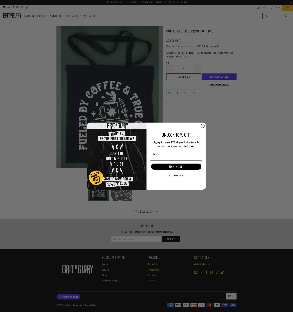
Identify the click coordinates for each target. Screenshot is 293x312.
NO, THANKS (176, 176)
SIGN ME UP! (176, 166)
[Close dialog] (202, 126)
